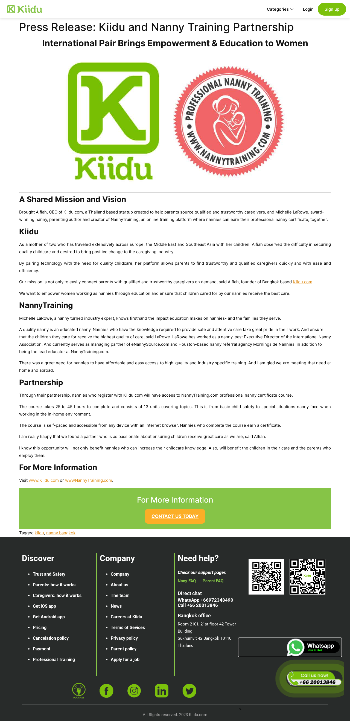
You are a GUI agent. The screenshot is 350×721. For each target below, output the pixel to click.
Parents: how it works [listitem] (54, 584)
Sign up (332, 9)
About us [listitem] (119, 584)
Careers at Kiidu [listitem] (126, 616)
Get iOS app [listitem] (44, 606)
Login (308, 9)
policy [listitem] (63, 638)
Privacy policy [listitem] (124, 638)
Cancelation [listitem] (44, 638)
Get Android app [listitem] (49, 616)
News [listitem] (116, 606)
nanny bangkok (60, 532)
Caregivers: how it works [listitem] (57, 595)
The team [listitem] (120, 595)
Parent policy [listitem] (123, 648)
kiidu (39, 532)
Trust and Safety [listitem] (49, 574)
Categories (278, 9)
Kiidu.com (302, 281)
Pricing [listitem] (39, 627)
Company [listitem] (120, 574)
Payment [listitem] (41, 648)
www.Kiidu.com (44, 480)
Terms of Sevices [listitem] (128, 627)
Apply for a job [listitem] (125, 659)
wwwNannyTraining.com (88, 480)
